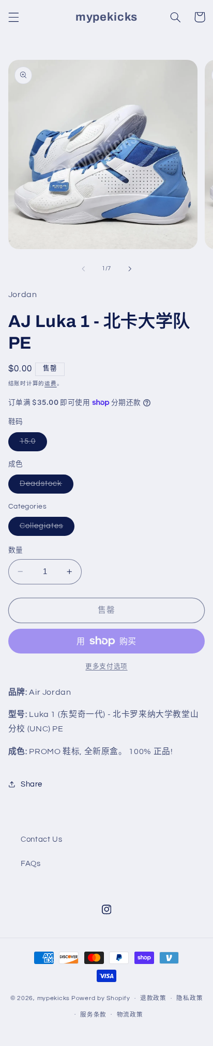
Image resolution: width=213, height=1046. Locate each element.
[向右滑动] (129, 268)
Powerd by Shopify (100, 998)
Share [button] (31, 784)
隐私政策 (189, 998)
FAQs (31, 864)
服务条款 (93, 1015)
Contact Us (41, 839)
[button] (13, 17)
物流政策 (130, 1015)
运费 (50, 383)
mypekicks (53, 998)
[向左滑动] (83, 268)
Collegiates (45, 528)
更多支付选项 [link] (106, 666)
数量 (15, 550)
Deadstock (45, 486)
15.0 (31, 444)
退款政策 (153, 998)
